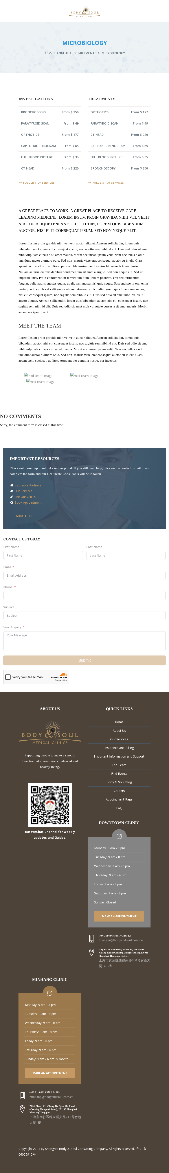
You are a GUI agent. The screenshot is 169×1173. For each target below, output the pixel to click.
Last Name (94, 547)
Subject (8, 607)
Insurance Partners (27, 485)
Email (7, 567)
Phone (8, 587)
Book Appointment (28, 502)
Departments (84, 53)
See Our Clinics (25, 497)
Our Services (23, 491)
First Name (11, 547)
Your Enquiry (12, 627)
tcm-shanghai (56, 53)
